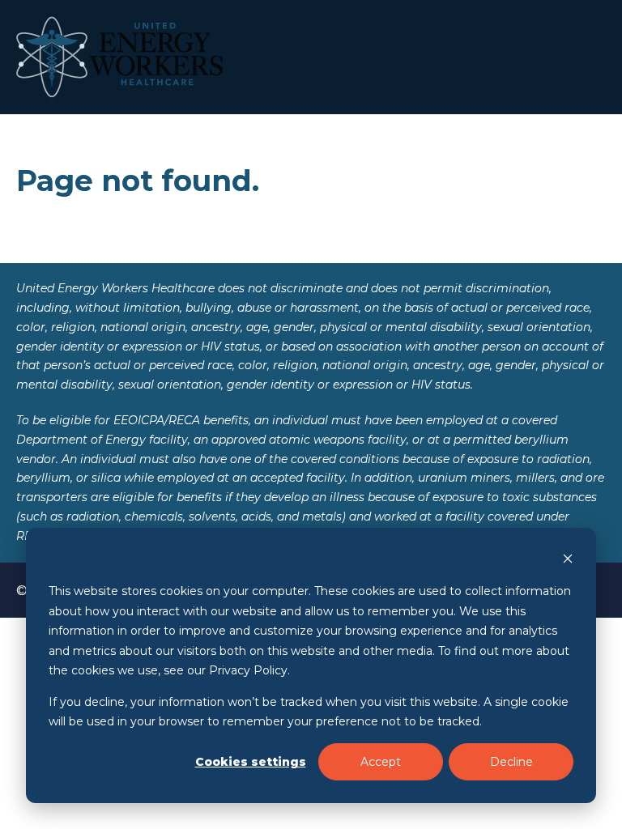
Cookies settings (250, 762)
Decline (511, 762)
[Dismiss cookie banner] (567, 561)
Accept (380, 762)
